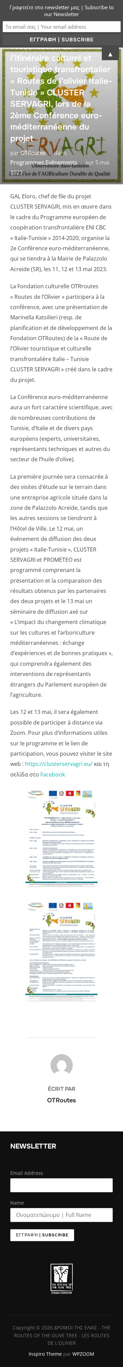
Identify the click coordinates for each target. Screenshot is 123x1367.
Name (17, 1202)
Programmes (27, 162)
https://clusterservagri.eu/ (59, 764)
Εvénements (61, 162)
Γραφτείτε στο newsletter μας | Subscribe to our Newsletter (62, 10)
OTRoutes (33, 153)
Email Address (26, 1173)
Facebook (52, 774)
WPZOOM (83, 1354)
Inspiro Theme (45, 1354)
